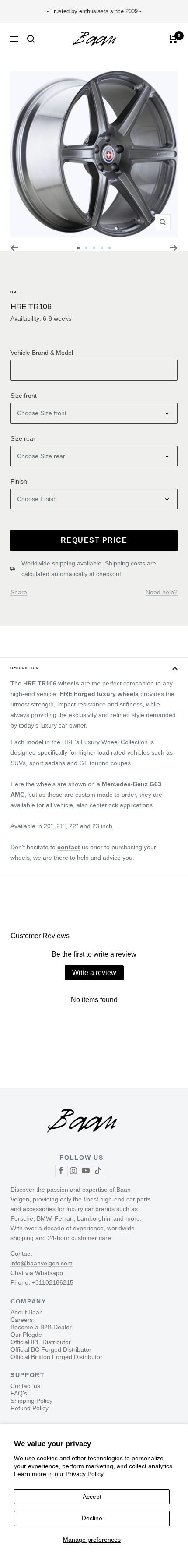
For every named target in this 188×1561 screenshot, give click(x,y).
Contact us (25, 1385)
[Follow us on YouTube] (86, 1170)
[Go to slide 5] (109, 248)
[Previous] (14, 248)
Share (18, 592)
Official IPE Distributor (40, 1342)
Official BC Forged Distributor (50, 1349)
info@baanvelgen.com (41, 1263)
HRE (14, 292)
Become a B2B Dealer (41, 1327)
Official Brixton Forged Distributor (56, 1356)
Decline (92, 1518)
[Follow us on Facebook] (61, 1170)
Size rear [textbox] (22, 438)
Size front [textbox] (23, 395)
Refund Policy (29, 1408)
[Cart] (173, 39)
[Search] (31, 39)
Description (24, 668)
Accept (92, 1496)
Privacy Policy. (85, 1473)
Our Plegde (26, 1334)
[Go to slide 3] (94, 248)
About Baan (26, 1312)
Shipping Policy (31, 1400)
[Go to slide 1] (78, 248)
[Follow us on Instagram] (73, 1170)
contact (68, 847)
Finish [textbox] (18, 481)
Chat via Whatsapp (36, 1272)
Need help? (162, 592)
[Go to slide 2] (86, 248)
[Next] (174, 248)
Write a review (94, 972)
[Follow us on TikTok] (98, 1170)
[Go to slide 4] (102, 248)
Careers (21, 1319)
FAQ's (18, 1393)
